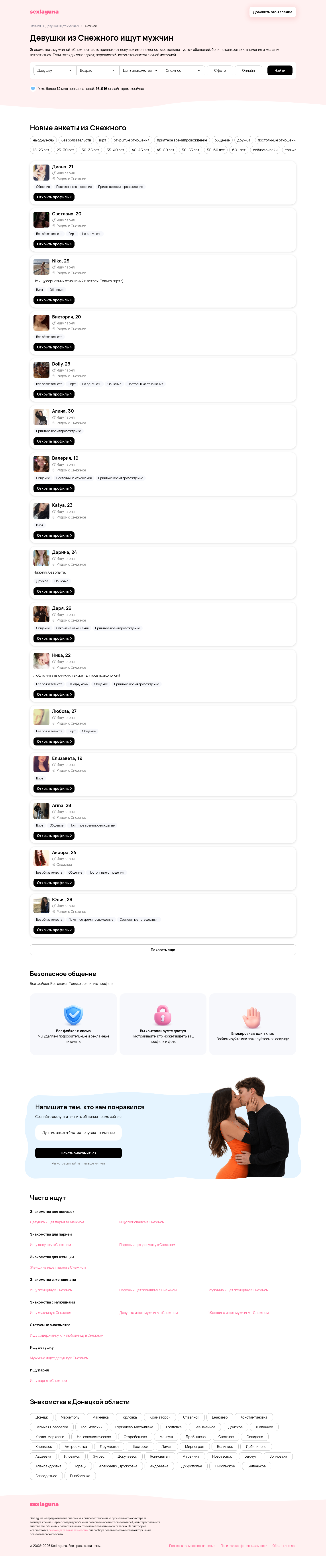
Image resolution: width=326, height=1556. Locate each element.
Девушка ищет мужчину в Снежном (148, 1312)
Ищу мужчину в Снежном (50, 1312)
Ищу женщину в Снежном (51, 1290)
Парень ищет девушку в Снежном (147, 1244)
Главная (35, 26)
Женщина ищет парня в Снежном (58, 1267)
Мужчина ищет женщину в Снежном (238, 1290)
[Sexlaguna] (44, 12)
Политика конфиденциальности (244, 1546)
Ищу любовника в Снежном (142, 1222)
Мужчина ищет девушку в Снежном (59, 1357)
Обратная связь (284, 1546)
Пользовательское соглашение (192, 1546)
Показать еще (163, 949)
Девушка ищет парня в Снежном (57, 1222)
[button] (43, 140)
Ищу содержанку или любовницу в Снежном (66, 1335)
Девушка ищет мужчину (62, 26)
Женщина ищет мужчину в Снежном (238, 1312)
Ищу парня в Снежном (48, 1380)
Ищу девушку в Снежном (50, 1244)
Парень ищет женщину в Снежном (148, 1290)
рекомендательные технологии (68, 1530)
